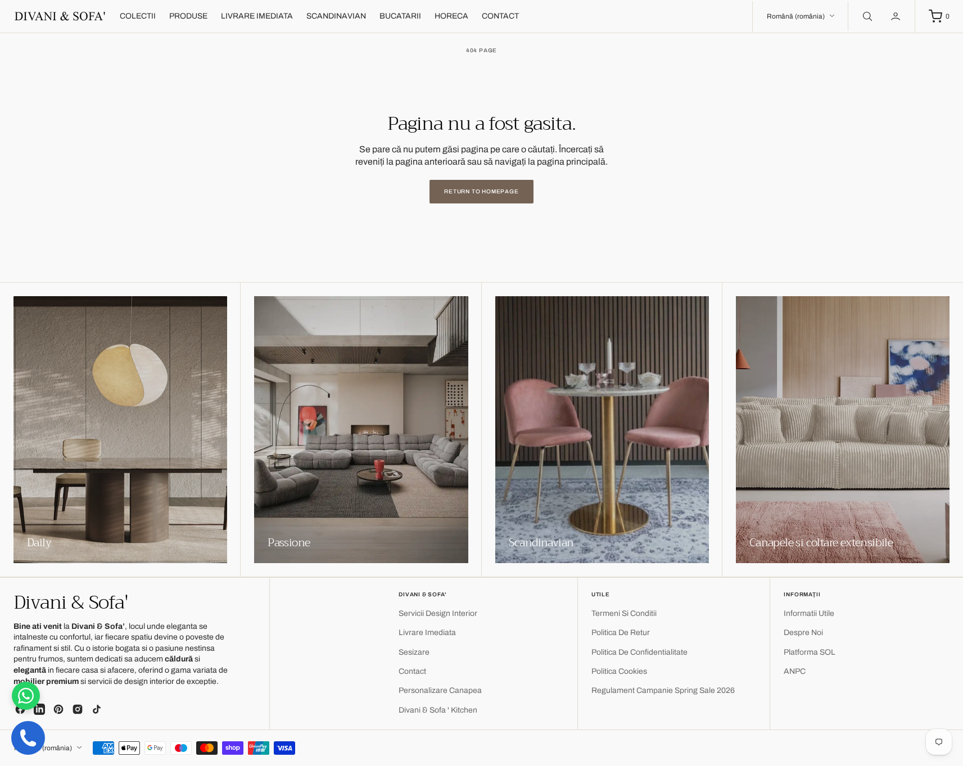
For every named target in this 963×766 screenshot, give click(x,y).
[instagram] (77, 709)
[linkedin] (39, 709)
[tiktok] (96, 709)
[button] (897, 16)
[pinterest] (58, 709)
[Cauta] (866, 16)
